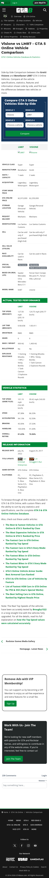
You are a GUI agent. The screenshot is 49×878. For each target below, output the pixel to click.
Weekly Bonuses (29, 37)
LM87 (21, 147)
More (34, 829)
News (18, 820)
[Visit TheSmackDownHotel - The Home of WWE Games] (10, 859)
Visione (33, 147)
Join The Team (13, 758)
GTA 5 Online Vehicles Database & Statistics (20, 57)
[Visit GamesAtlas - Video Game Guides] (37, 859)
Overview (17, 16)
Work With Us (24, 871)
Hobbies (31, 29)
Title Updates (9, 21)
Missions (7, 29)
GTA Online (30, 16)
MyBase (4, 3)
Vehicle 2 (29, 110)
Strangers (19, 29)
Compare (24, 133)
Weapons (7, 25)
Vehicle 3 (10, 120)
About (4, 867)
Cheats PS (8, 33)
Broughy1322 (40, 609)
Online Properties (11, 37)
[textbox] (24, 786)
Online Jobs (35, 33)
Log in (14, 3)
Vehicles (39, 21)
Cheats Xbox (21, 33)
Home (10, 820)
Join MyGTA (40, 2)
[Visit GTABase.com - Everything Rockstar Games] (23, 859)
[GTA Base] (24, 10)
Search (44, 867)
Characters (20, 25)
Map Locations (25, 21)
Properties (43, 29)
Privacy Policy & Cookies (29, 867)
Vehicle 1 (10, 110)
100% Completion (36, 25)
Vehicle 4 (29, 120)
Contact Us (13, 867)
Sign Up (10, 703)
